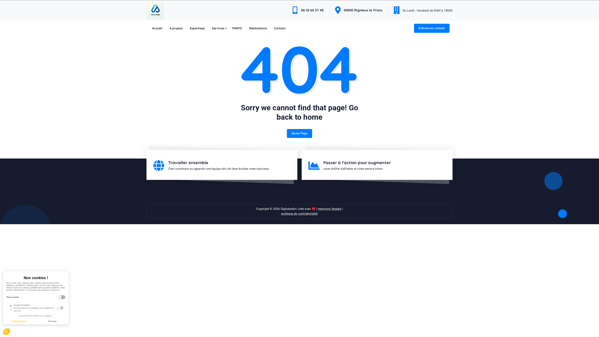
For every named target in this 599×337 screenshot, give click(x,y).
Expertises (197, 28)
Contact (280, 28)
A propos (176, 28)
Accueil (157, 28)
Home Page (299, 133)
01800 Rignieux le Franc (363, 10)
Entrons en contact (432, 28)
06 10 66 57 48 (312, 10)
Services (218, 28)
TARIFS (237, 28)
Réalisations (258, 28)
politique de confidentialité (299, 213)
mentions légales (329, 209)
